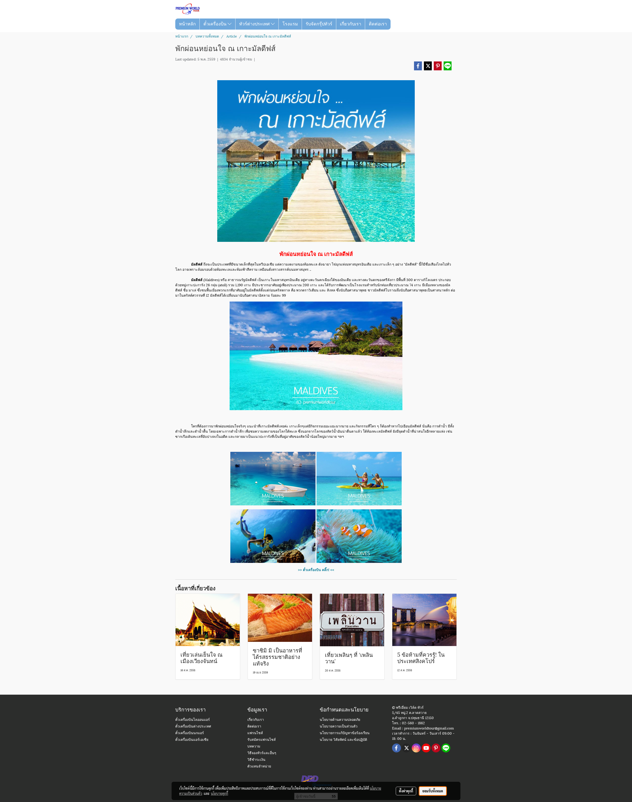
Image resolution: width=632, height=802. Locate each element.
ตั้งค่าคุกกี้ (406, 791)
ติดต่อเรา (378, 23)
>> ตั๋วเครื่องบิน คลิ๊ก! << (316, 569)
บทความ (253, 746)
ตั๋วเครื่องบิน (215, 23)
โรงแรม (290, 23)
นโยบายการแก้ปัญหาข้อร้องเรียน (345, 733)
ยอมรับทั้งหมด (432, 791)
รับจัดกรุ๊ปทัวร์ (319, 23)
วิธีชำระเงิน (256, 760)
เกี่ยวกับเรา (350, 23)
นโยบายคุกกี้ (219, 793)
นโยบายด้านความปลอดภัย (340, 720)
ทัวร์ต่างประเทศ (255, 23)
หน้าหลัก (187, 23)
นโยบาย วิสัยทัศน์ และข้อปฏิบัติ (343, 740)
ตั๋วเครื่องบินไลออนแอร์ (192, 720)
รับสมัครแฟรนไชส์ (261, 740)
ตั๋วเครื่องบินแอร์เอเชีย (191, 740)
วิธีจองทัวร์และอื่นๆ (261, 753)
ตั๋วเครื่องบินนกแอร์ (189, 733)
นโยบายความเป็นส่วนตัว (338, 726)
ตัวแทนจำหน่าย (259, 766)
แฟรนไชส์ (255, 733)
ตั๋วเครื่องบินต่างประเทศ (193, 726)
